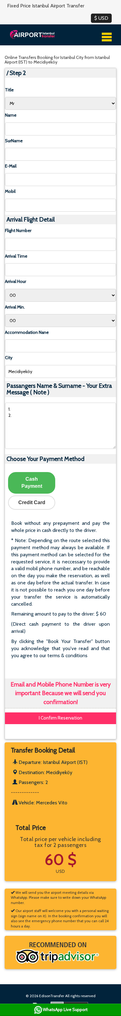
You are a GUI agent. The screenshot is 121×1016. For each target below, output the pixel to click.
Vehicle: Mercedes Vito (42, 803)
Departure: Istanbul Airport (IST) (52, 762)
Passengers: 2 (32, 782)
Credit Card (31, 502)
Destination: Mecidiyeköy (44, 772)
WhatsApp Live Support (65, 1009)
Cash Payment (31, 482)
